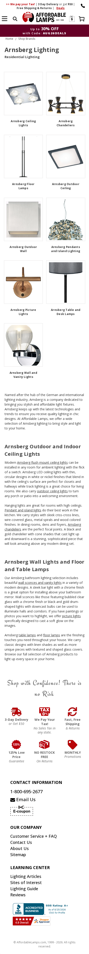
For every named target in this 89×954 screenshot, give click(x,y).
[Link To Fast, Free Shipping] (72, 711)
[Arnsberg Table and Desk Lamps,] (65, 282)
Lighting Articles (25, 876)
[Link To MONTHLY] (72, 744)
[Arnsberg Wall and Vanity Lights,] (23, 345)
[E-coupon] (71, 18)
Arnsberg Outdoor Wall (23, 249)
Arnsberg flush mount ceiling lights (42, 462)
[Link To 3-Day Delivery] (16, 711)
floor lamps (51, 635)
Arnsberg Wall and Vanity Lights (23, 375)
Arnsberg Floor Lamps (23, 186)
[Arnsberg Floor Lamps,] (23, 156)
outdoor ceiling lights (52, 491)
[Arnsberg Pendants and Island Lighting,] (65, 219)
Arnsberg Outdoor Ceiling (65, 186)
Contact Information (36, 782)
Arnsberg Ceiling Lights (23, 123)
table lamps (27, 635)
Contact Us (21, 842)
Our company (26, 827)
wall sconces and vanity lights (40, 582)
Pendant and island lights (23, 510)
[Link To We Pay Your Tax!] (44, 711)
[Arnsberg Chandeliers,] (65, 93)
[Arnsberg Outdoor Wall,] (23, 219)
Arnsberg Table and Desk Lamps (66, 312)
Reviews (18, 894)
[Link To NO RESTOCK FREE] (44, 744)
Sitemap (18, 854)
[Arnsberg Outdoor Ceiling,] (65, 156)
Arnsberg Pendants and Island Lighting (65, 249)
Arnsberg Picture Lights (23, 312)
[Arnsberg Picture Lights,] (23, 282)
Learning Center (30, 867)
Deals (60, 8)
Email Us (25, 799)
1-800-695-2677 (26, 791)
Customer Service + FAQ (33, 836)
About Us (19, 848)
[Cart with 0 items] (82, 19)
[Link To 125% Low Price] (16, 744)
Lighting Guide (24, 888)
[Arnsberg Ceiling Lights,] (23, 93)
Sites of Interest (26, 882)
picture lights (71, 616)
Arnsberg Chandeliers (66, 123)
